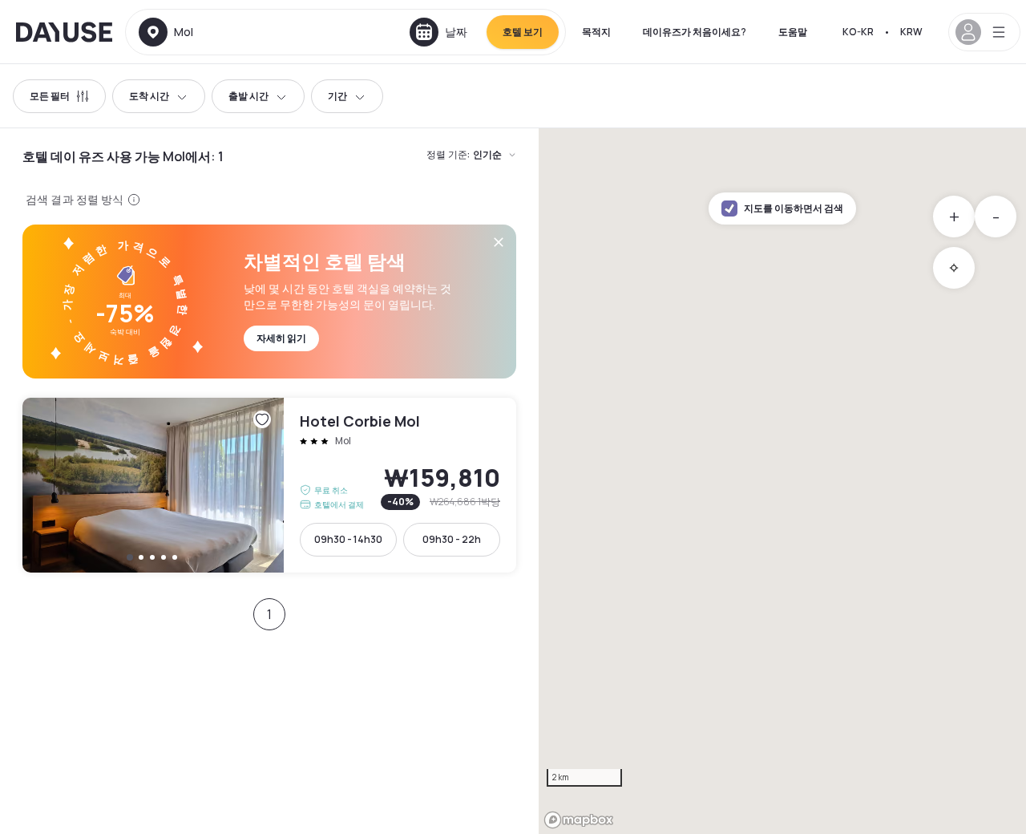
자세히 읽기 (281, 338)
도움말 (792, 31)
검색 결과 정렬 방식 (75, 199)
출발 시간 (248, 96)
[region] (782, 481)
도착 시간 (149, 96)
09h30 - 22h (451, 539)
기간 (337, 96)
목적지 (596, 31)
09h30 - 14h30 (348, 539)
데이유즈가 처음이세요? (694, 31)
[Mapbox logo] (578, 820)
